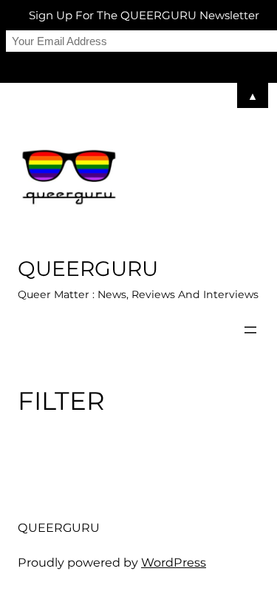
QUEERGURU (88, 268)
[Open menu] (250, 330)
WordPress (173, 562)
